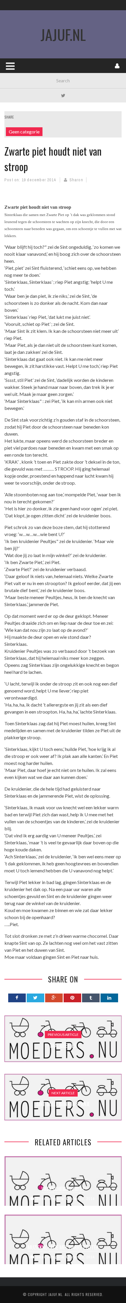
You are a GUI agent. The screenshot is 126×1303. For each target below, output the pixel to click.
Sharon (76, 179)
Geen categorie (24, 131)
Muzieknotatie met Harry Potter (63, 1247)
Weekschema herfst (63, 1189)
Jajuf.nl (55, 1294)
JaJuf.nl (63, 34)
